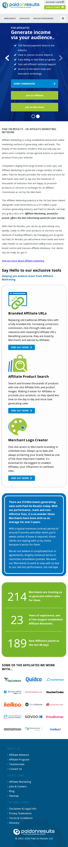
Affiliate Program (19, 759)
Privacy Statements (20, 813)
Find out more (20, 347)
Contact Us (15, 769)
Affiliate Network (19, 755)
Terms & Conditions (21, 818)
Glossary (14, 822)
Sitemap (14, 796)
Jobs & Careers (18, 786)
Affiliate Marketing (20, 781)
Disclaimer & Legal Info (22, 808)
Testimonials (16, 764)
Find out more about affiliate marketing (23, 260)
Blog (12, 791)
